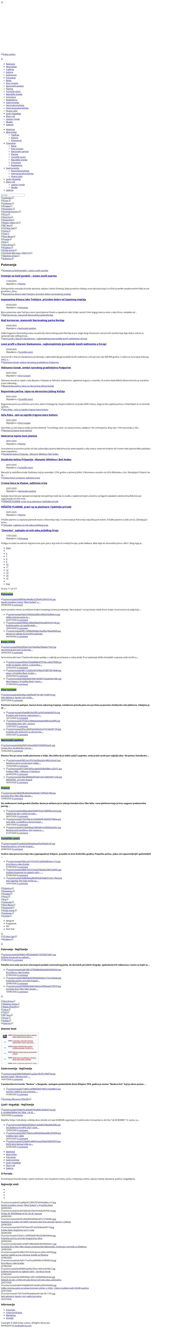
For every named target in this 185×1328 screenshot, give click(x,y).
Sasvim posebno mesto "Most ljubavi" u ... (20, 602)
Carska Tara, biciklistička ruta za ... (17, 748)
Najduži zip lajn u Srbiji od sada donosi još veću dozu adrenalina (31, 1279)
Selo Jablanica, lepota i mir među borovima (21, 1296)
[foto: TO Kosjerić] (24, 409)
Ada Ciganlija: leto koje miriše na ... (22, 880)
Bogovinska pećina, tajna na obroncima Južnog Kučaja (33, 391)
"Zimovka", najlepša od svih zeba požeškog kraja (29, 530)
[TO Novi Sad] (9, 228)
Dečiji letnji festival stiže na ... (19, 1144)
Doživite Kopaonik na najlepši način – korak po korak (25, 1271)
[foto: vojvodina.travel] (44, 338)
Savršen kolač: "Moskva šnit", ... (15, 1076)
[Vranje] (6, 239)
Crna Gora (16, 162)
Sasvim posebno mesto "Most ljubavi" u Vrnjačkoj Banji (27, 1205)
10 (7, 564)
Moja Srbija (11, 132)
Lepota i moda (18, 184)
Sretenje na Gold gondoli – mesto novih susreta (29, 275)
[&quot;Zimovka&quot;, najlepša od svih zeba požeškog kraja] (24, 525)
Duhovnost (16, 140)
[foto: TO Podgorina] (30, 362)
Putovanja (11, 143)
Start (8, 548)
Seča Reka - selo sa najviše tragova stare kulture (29, 414)
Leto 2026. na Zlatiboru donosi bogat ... (24, 822)
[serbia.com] (29, 501)
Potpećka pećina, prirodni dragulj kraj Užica (21, 1238)
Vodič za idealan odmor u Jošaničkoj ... (24, 664)
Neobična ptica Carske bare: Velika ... (23, 763)
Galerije (9, 190)
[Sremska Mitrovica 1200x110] (16, 253)
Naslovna (10, 129)
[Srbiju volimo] (8, 54)
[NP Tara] (7, 225)
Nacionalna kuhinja (20, 170)
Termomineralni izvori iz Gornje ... (17, 649)
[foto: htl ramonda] (27, 386)
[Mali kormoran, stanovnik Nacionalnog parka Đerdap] (27, 315)
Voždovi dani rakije (15, 1135)
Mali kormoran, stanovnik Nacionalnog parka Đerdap (32, 320)
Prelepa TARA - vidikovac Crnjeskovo (23, 771)
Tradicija (15, 135)
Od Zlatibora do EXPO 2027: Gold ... (22, 1127)
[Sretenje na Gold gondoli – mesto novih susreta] (24, 270)
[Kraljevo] (7, 247)
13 (7, 572)
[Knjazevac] (8, 208)
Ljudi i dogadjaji (13, 179)
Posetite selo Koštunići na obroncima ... (24, 732)
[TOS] (5, 233)
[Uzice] (6, 231)
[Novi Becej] (8, 236)
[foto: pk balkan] (16, 430)
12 (7, 570)
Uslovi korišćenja (14, 1312)
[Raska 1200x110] (11, 222)
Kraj (8, 584)
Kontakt (9, 1318)
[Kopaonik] (7, 220)
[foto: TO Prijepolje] (30, 454)
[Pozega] (6, 206)
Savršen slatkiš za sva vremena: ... (22, 1091)
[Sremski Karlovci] (11, 211)
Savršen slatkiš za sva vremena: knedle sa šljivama (24, 1255)
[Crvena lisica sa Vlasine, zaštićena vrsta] (20, 477)
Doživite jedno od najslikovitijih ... (21, 625)
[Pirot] (5, 214)
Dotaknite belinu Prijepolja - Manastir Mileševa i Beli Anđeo (36, 459)
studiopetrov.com (22, 1325)
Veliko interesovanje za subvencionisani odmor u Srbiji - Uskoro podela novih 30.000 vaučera (45, 1288)
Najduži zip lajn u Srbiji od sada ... (21, 813)
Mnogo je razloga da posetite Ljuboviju (24, 633)
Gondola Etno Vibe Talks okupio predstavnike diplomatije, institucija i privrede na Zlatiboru (44, 1246)
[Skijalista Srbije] (10, 255)
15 (7, 578)
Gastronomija (12, 168)
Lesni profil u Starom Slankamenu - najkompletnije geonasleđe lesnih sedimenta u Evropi (53, 344)
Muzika (14, 187)
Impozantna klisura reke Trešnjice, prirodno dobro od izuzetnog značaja (43, 299)
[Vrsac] (6, 200)
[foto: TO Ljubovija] (36, 294)
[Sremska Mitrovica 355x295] (16, 1099)
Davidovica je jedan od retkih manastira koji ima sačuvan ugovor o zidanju (36, 1221)
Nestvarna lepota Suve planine (19, 435)
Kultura (14, 137)
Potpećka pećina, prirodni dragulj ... (18, 846)
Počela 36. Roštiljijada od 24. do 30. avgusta (21, 1213)
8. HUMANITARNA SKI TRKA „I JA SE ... (18, 1112)
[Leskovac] (7, 203)
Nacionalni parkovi (20, 151)
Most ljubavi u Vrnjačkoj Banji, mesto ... (24, 681)
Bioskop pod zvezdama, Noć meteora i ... (25, 830)
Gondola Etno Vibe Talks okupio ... (17, 795)
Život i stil (10, 181)
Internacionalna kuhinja (22, 173)
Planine (14, 154)
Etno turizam (17, 148)
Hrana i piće (16, 176)
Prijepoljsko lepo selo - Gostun (20, 723)
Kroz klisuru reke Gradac (17, 864)
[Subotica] (7, 258)
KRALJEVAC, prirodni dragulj (19, 779)
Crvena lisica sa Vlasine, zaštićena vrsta (24, 483)
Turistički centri (18, 157)
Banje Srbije (8, 641)
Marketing (11, 1315)
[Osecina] (7, 217)
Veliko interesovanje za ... (18, 617)
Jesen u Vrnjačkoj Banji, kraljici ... (21, 673)
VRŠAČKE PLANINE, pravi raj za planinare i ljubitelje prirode (36, 506)
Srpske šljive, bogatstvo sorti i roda (17, 1230)
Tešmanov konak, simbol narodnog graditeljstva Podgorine (36, 367)
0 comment (17, 604)
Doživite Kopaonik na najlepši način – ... (24, 872)
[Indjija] (6, 1020)
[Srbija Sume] (9, 250)
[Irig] (5, 242)
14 (7, 575)
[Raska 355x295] (10, 1006)
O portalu (10, 1309)
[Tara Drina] (8, 244)
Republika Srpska (19, 159)
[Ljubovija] (7, 197)
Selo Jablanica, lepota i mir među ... (17, 697)
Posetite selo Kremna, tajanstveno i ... (24, 715)
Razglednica (16, 165)
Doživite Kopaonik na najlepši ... (16, 957)
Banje (13, 146)
